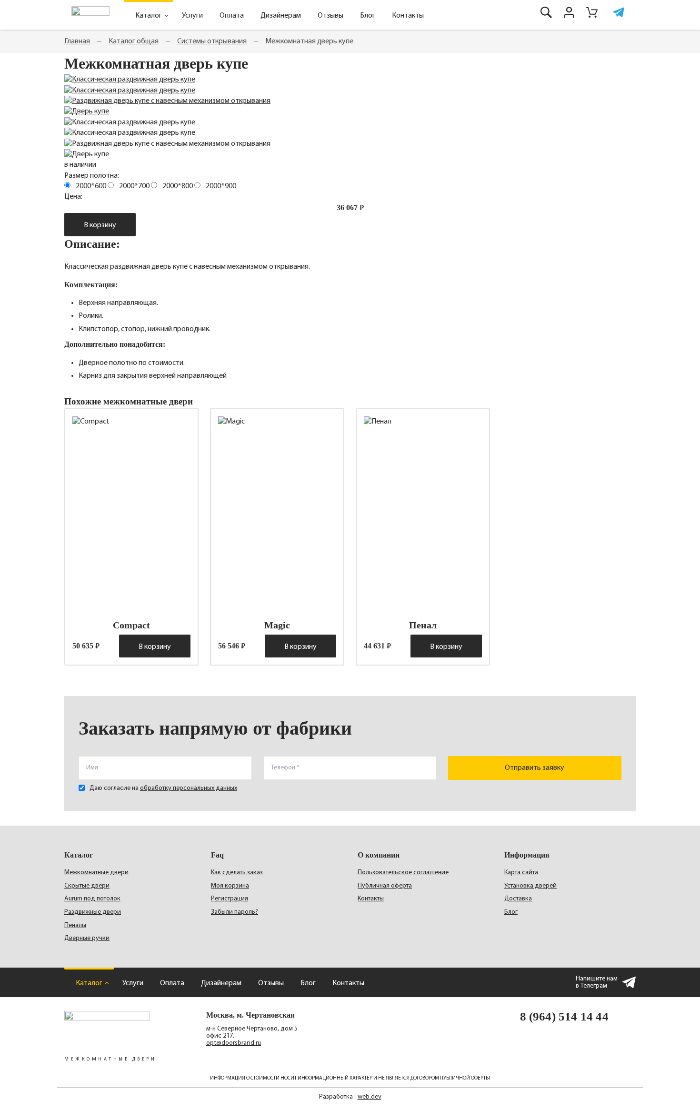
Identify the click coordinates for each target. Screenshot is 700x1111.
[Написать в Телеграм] (617, 12)
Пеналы (75, 925)
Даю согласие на (163, 788)
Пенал (423, 625)
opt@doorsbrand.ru (233, 1043)
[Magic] (277, 513)
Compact (131, 625)
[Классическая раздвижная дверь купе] (129, 79)
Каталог (148, 16)
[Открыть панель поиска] (546, 12)
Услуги (192, 16)
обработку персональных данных (188, 788)
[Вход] (569, 12)
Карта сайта (521, 872)
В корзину (100, 225)
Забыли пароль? (234, 912)
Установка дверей (530, 885)
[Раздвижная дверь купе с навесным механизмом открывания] (167, 101)
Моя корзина (230, 885)
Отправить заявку (534, 768)
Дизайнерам (280, 16)
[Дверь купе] (86, 111)
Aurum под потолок (92, 898)
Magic (277, 625)
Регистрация (229, 898)
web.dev (369, 1097)
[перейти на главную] (90, 14)
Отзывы (330, 16)
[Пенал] (423, 513)
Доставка (518, 898)
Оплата (232, 16)
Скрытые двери (87, 885)
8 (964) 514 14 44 (564, 1016)
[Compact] (131, 513)
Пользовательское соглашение (403, 872)
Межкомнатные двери (96, 872)
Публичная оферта (385, 885)
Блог (367, 16)
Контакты (408, 16)
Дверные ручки (87, 938)
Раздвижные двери (92, 912)
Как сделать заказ (237, 872)
